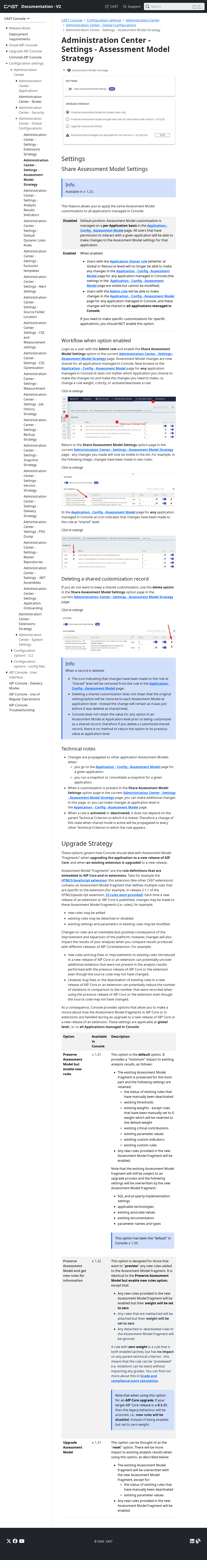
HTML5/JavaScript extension (84, 880)
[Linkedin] (192, 1541)
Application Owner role (128, 261)
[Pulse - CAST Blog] (198, 1541)
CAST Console (71, 20)
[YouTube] (21, 1541)
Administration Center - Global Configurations (101, 25)
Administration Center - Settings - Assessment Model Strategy (123, 449)
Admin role (119, 291)
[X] (8, 1541)
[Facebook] (15, 1541)
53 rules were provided (124, 895)
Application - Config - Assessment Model (142, 296)
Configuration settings (104, 20)
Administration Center (143, 20)
